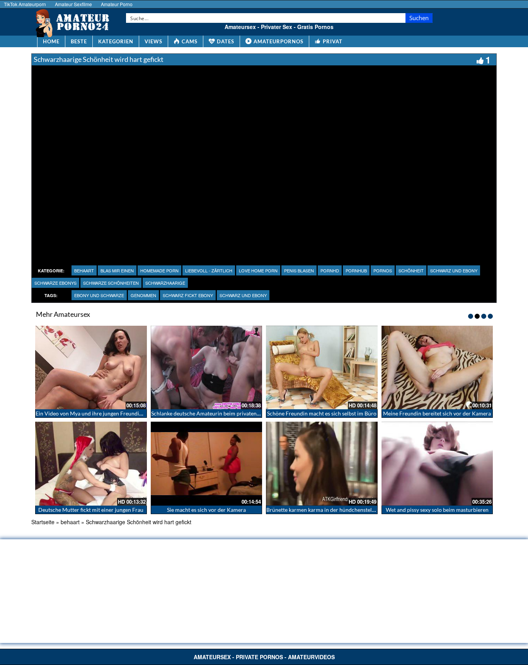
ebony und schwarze (99, 295)
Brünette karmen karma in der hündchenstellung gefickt (332, 509)
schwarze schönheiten (111, 283)
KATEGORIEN (115, 41)
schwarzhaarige (165, 283)
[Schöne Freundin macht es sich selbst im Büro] (322, 367)
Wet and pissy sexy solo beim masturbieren (437, 509)
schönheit (411, 270)
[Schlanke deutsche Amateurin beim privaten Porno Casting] (206, 367)
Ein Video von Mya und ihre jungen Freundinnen (93, 413)
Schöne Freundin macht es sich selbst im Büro (321, 413)
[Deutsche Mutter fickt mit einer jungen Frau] (91, 463)
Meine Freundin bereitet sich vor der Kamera (437, 413)
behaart (84, 270)
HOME (51, 41)
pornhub (356, 270)
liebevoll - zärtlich (208, 270)
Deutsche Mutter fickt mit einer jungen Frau (90, 509)
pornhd (329, 270)
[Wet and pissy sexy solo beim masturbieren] (437, 463)
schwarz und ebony (453, 270)
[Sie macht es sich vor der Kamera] (206, 463)
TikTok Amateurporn (25, 4)
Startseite (43, 522)
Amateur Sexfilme (73, 4)
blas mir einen (117, 270)
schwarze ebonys (55, 283)
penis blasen (299, 270)
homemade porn (159, 270)
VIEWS (153, 41)
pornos (382, 270)
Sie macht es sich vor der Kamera (206, 509)
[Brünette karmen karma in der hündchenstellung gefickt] (322, 463)
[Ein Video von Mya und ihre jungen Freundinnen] (91, 367)
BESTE (79, 41)
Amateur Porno (117, 4)
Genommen (143, 295)
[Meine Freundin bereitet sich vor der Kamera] (437, 367)
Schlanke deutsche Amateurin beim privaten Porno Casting (221, 413)
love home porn (258, 270)
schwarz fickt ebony (188, 295)
